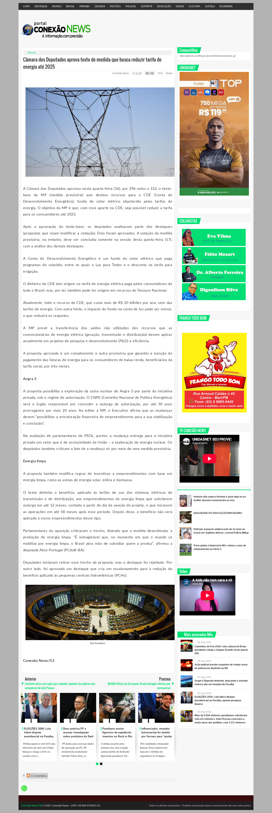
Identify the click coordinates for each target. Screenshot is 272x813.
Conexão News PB (31, 805)
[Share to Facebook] (42, 711)
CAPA (26, 6)
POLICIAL (130, 6)
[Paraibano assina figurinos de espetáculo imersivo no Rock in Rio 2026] (117, 708)
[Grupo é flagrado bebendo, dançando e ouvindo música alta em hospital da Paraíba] (187, 681)
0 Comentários (38, 776)
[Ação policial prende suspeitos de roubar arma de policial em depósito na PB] (187, 665)
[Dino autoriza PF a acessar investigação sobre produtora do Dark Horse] (78, 708)
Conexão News (120, 73)
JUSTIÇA (210, 6)
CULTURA (194, 6)
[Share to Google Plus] (52, 711)
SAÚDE (180, 6)
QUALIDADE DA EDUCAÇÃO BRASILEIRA (218, 513)
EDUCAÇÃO (164, 6)
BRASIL (70, 6)
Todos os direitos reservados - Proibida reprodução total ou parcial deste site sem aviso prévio (200, 805)
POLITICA (115, 6)
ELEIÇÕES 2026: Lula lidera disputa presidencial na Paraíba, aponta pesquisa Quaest (218, 700)
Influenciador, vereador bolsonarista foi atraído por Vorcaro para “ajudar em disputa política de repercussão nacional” (156, 736)
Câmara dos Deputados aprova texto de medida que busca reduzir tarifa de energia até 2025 (92, 63)
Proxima (23, 708)
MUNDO (56, 6)
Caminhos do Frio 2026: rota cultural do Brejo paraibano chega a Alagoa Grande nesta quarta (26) (221, 650)
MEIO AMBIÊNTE (32, 13)
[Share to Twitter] (47, 711)
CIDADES (99, 6)
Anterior (172, 708)
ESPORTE (146, 6)
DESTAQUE (40, 6)
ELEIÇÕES (53, 13)
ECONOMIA (226, 6)
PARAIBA (84, 6)
